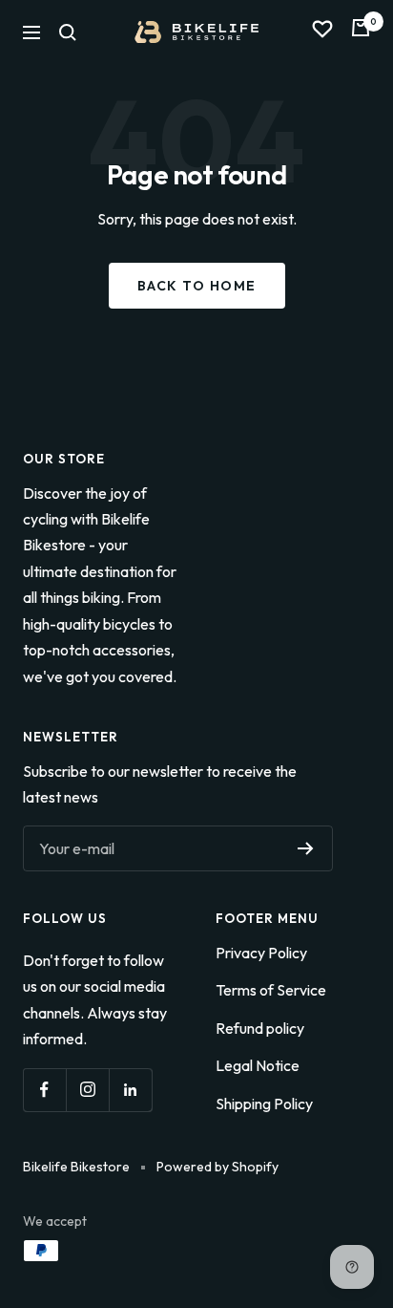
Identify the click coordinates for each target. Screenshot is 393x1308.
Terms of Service (271, 989)
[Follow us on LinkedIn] (130, 1089)
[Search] (67, 32)
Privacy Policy (261, 952)
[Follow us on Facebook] (44, 1089)
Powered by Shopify (217, 1166)
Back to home (197, 285)
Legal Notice (258, 1065)
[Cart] (360, 32)
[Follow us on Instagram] (87, 1089)
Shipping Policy (264, 1103)
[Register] (306, 848)
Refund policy (260, 1028)
